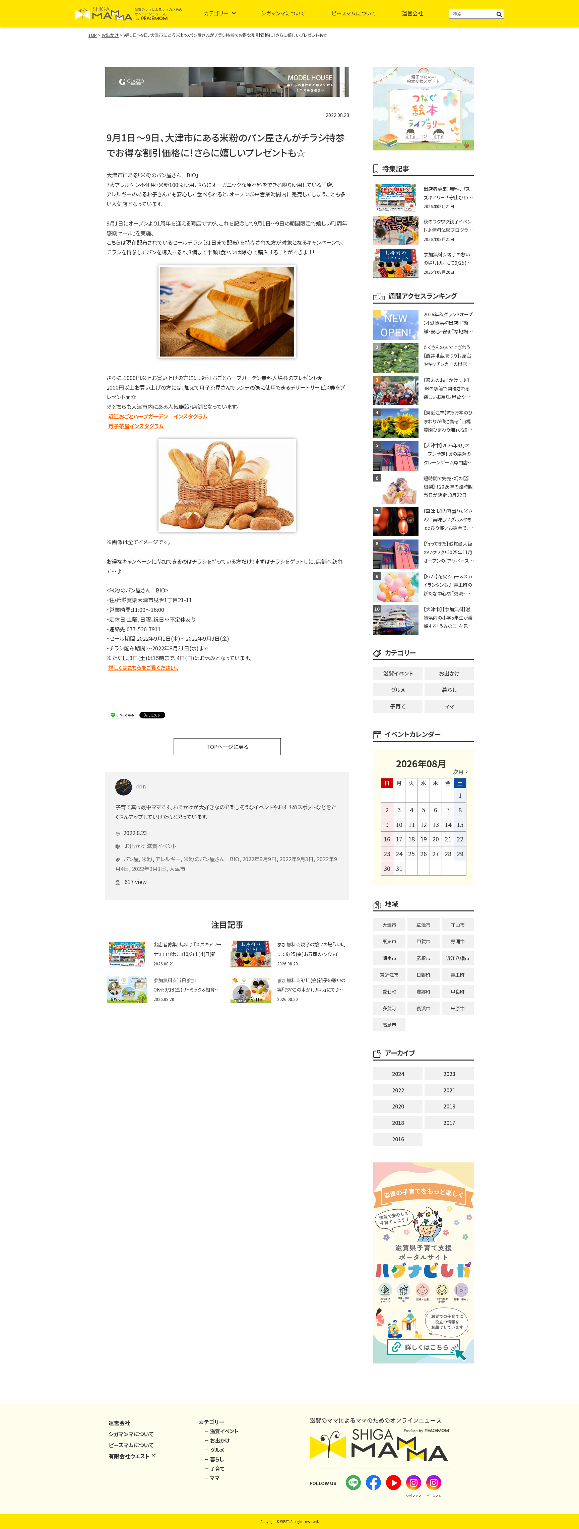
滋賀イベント (161, 846)
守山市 (458, 924)
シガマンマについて (283, 13)
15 (460, 824)
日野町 (423, 974)
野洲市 (458, 941)
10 (399, 824)
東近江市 (389, 974)
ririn (140, 786)
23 (387, 853)
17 (399, 838)
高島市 (389, 1024)
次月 (458, 772)
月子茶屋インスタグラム (136, 426)
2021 (449, 1090)
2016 (398, 1139)
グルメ (398, 690)
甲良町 (458, 991)
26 (423, 853)
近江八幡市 (457, 958)
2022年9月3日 (296, 859)
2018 (398, 1123)
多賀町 (389, 1008)
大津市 (177, 869)
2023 (449, 1074)
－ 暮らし (214, 1459)
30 (387, 868)
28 (448, 853)
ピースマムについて (353, 13)
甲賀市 (423, 941)
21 (448, 838)
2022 (398, 1090)
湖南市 (389, 958)
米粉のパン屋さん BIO (211, 859)
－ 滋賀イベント (221, 1431)
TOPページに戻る (227, 747)
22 (460, 838)
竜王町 (458, 974)
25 (411, 853)
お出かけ (135, 846)
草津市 (423, 924)
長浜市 (423, 1008)
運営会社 (412, 13)
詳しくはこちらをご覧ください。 (143, 667)
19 (423, 838)
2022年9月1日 (149, 869)
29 (460, 853)
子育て (398, 706)
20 (435, 838)
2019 (449, 1106)
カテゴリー (216, 13)
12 (423, 824)
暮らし (449, 690)
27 (435, 853)
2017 (449, 1123)
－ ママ (211, 1477)
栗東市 (389, 941)
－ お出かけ (217, 1440)
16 (387, 838)
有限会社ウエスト (130, 1456)
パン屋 (131, 859)
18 (411, 838)
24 (399, 853)
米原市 (458, 1008)
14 (448, 824)
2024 (398, 1074)
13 (435, 824)
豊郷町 (423, 991)
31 (399, 868)
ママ (449, 706)
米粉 (147, 859)
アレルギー (168, 859)
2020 (398, 1106)
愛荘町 (389, 991)
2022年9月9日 (259, 859)
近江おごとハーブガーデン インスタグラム (158, 416)
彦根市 (423, 958)
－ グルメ (214, 1449)
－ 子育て (214, 1468)
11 (411, 824)
